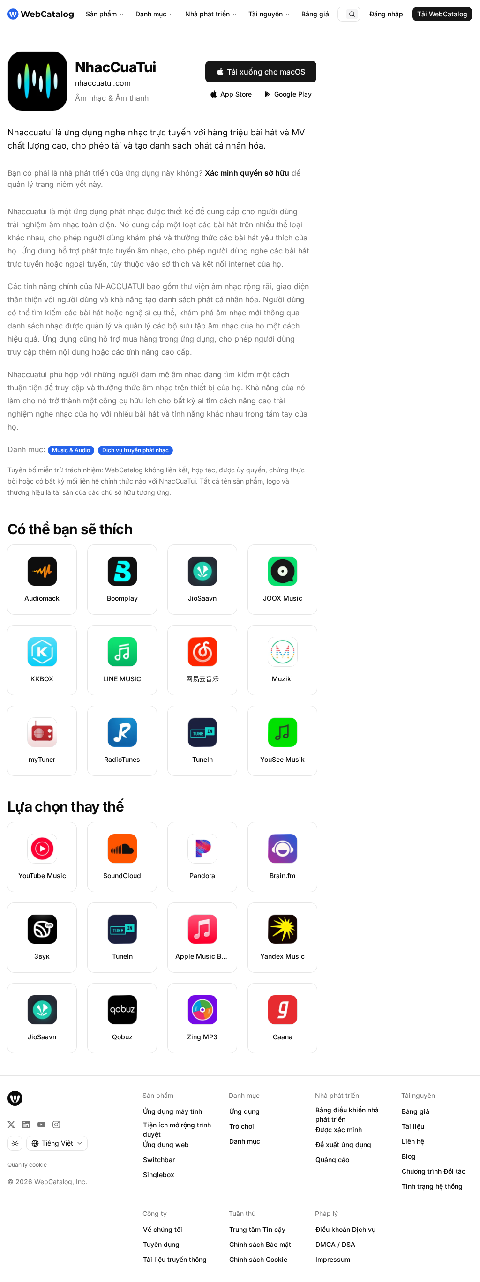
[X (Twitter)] (11, 1124)
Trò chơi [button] (241, 1126)
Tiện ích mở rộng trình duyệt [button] (177, 1129)
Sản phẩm (101, 14)
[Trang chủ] (41, 14)
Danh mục (150, 14)
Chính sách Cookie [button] (258, 1259)
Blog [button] (409, 1156)
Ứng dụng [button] (244, 1111)
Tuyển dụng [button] (161, 1244)
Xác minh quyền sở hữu (247, 173)
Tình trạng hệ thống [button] (432, 1186)
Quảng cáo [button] (332, 1159)
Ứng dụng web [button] (166, 1144)
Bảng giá (315, 14)
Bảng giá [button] (415, 1111)
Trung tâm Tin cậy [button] (257, 1229)
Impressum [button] (332, 1259)
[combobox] (57, 1143)
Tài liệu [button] (413, 1126)
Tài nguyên (265, 14)
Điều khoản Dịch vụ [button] (345, 1229)
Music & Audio (71, 450)
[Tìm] (352, 14)
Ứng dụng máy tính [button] (172, 1111)
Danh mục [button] (244, 1141)
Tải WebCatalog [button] (442, 14)
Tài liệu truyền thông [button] (175, 1259)
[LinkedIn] (26, 1124)
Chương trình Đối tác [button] (433, 1171)
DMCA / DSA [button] (335, 1244)
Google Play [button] (293, 94)
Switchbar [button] (159, 1159)
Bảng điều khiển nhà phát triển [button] (347, 1114)
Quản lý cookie (27, 1164)
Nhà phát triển (207, 14)
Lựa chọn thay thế (66, 806)
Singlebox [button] (158, 1174)
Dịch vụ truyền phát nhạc (135, 450)
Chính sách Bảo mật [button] (260, 1244)
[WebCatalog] (15, 1098)
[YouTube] (41, 1124)
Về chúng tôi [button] (162, 1229)
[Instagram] (56, 1124)
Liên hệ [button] (413, 1141)
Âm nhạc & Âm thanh (112, 98)
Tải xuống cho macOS (266, 71)
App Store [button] (236, 94)
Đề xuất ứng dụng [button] (343, 1144)
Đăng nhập (386, 14)
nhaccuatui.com (103, 83)
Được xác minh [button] (338, 1129)
